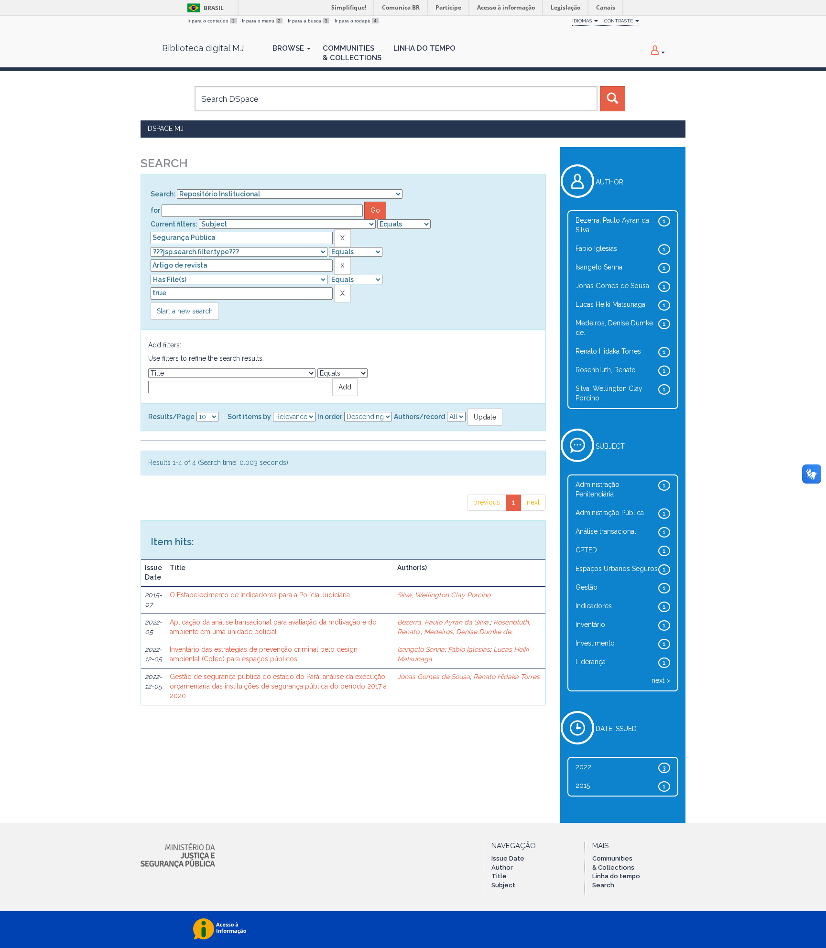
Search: (163, 194)
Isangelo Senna (421, 649)
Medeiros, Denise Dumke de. (468, 632)
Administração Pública (610, 513)
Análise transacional (606, 531)
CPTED (586, 550)
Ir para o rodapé (356, 20)
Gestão (587, 587)
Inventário (590, 624)
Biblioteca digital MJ (203, 48)
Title (499, 876)
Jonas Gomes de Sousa (433, 676)
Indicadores (594, 606)
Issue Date (507, 858)
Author (502, 867)
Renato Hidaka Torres (506, 676)
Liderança (591, 662)
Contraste (619, 20)
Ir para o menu (261, 20)
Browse (289, 48)
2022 (583, 767)
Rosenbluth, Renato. (606, 370)
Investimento (595, 643)
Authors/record (419, 416)
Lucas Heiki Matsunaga (610, 304)
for (155, 210)
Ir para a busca (307, 20)
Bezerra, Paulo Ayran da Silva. (443, 622)
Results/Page (171, 416)
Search (603, 885)
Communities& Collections (352, 53)
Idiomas (582, 20)
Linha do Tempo (424, 48)
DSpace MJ (166, 128)
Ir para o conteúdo (211, 20)
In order (329, 416)
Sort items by (249, 416)
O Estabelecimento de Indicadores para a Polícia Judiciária (260, 595)
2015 (583, 785)
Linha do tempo (616, 876)
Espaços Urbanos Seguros (617, 568)
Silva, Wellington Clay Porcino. (444, 595)
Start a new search (185, 311)
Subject (503, 885)
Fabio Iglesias (469, 649)
